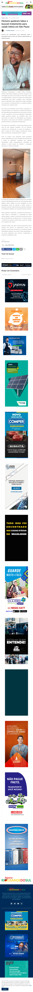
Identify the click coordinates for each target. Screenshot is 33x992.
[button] (2, 2)
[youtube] (18, 903)
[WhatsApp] (17, 249)
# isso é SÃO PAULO (14, 18)
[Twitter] (14, 249)
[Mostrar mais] (24, 249)
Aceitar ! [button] (5, 989)
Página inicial (5, 18)
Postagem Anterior (6, 274)
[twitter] (15, 903)
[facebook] (11, 903)
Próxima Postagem (26, 274)
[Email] (21, 249)
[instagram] (21, 903)
